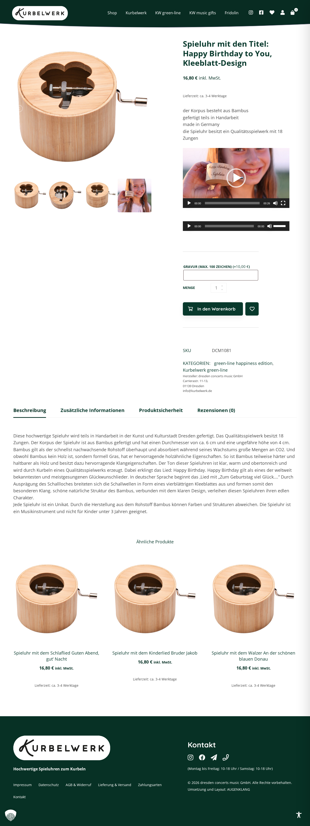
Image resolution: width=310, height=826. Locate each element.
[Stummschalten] (275, 203)
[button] (236, 178)
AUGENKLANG (238, 789)
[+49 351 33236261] (226, 757)
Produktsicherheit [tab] (161, 410)
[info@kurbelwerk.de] (214, 757)
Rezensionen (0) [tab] (216, 410)
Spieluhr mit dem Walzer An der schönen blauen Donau (253, 656)
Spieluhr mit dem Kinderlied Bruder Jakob (154, 653)
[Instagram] (251, 12)
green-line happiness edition (194, 5)
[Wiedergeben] (189, 203)
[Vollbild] (283, 203)
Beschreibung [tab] (29, 410)
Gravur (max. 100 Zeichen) (216, 266)
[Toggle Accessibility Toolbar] (299, 815)
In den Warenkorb (216, 309)
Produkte (115, 5)
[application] (236, 178)
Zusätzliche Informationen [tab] (92, 410)
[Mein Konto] (282, 12)
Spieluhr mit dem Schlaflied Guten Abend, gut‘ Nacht (56, 656)
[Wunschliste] (272, 12)
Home (97, 5)
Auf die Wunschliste (252, 309)
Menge (189, 287)
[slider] (232, 203)
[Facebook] (261, 12)
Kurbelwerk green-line (146, 5)
